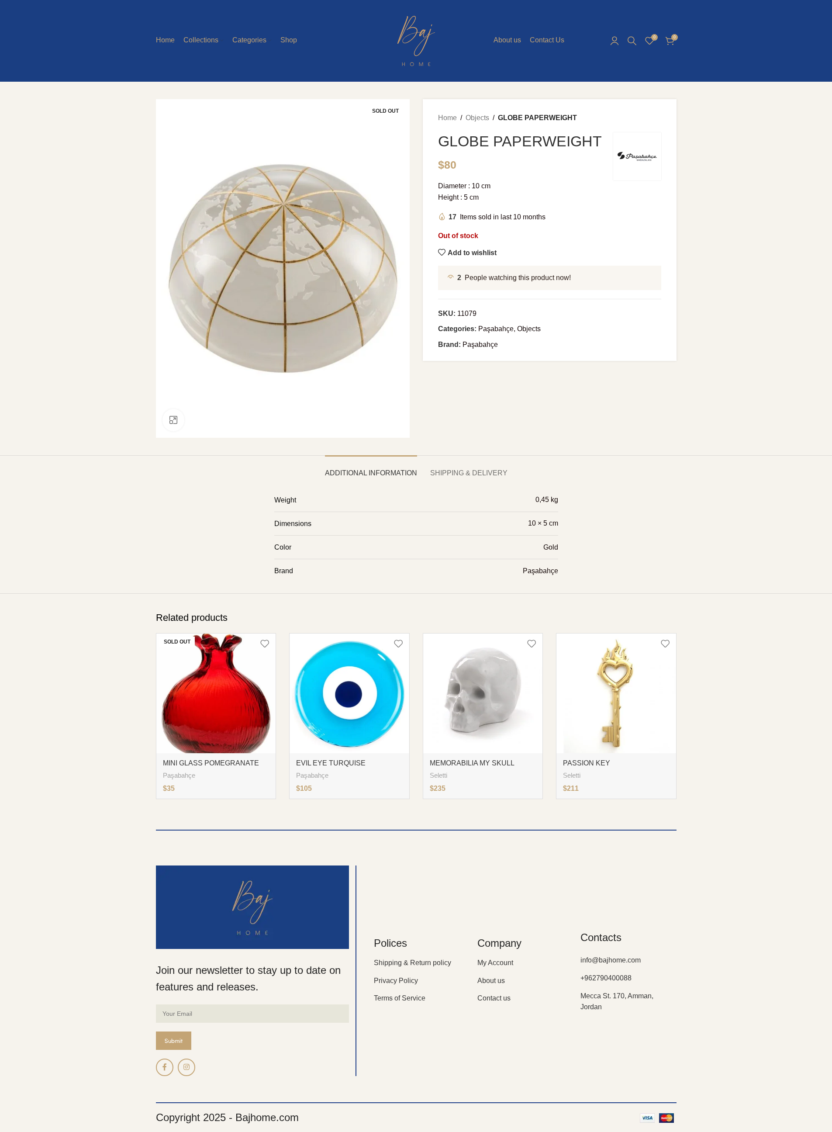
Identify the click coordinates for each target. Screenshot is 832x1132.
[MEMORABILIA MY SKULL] (483, 693)
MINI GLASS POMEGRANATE (211, 763)
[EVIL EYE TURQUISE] (349, 693)
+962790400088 (606, 978)
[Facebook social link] (164, 1067)
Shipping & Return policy (412, 962)
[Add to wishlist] (265, 643)
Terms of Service (399, 998)
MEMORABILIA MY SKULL (472, 763)
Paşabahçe (496, 328)
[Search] (632, 40)
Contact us (494, 998)
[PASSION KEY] (616, 693)
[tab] (371, 468)
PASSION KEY (586, 763)
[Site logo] (416, 40)
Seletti (438, 775)
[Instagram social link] (186, 1067)
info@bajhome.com (610, 960)
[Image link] (252, 906)
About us (491, 980)
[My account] (614, 40)
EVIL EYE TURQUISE (331, 763)
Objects (477, 117)
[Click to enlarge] (173, 420)
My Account (495, 962)
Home (447, 117)
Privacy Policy (396, 980)
